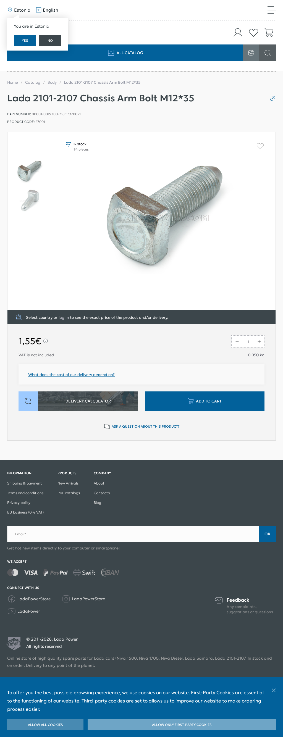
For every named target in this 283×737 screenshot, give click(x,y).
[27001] (29, 171)
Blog (97, 502)
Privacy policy (18, 502)
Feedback (238, 600)
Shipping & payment (24, 483)
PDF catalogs (68, 493)
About (99, 483)
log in (64, 317)
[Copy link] (271, 98)
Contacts (102, 493)
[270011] (29, 200)
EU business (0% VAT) (25, 512)
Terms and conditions (25, 493)
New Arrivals (67, 483)
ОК (267, 533)
